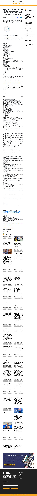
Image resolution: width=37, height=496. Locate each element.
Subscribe (10, 488)
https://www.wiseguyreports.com (8, 227)
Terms (20, 474)
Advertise (20, 477)
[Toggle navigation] (3, 5)
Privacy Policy (21, 475)
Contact (20, 478)
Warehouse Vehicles (9, 37)
